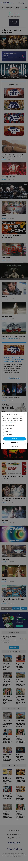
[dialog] (14, 430)
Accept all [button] (15, 439)
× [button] (24, 413)
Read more (12, 422)
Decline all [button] (14, 442)
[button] (14, 446)
